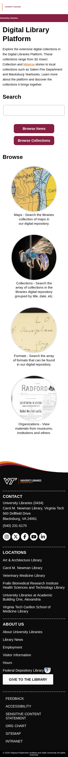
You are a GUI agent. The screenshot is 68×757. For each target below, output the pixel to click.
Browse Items (34, 129)
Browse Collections (34, 140)
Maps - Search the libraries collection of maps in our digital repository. (34, 219)
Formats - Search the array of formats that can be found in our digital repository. (34, 360)
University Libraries (9, 18)
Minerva (29, 64)
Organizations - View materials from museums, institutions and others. (34, 428)
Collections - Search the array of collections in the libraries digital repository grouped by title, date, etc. (34, 289)
